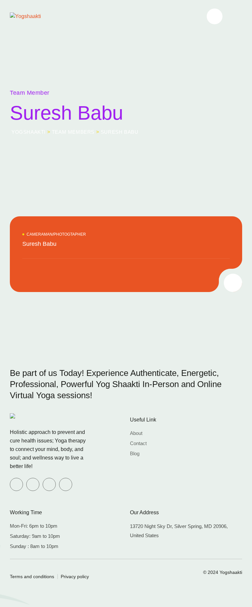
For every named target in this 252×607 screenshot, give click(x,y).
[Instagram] (65, 484)
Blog (134, 453)
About (136, 433)
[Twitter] (32, 484)
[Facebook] (16, 484)
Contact (138, 443)
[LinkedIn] (49, 484)
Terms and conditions (32, 576)
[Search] (214, 16)
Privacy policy (75, 576)
